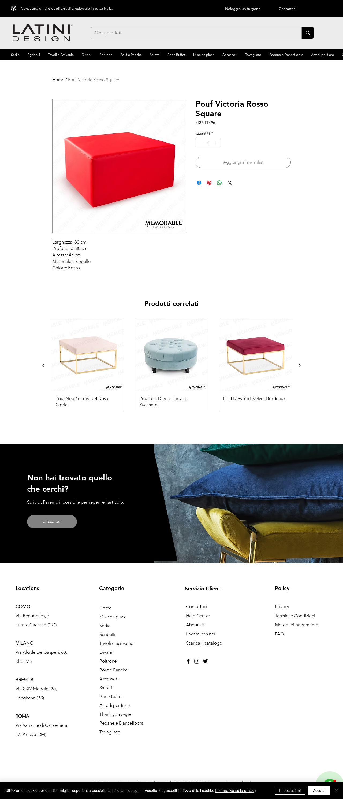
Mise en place (112, 616)
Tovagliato (109, 732)
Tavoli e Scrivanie (116, 643)
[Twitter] (205, 661)
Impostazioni (290, 790)
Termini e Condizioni (295, 615)
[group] (171, 365)
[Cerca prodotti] (307, 33)
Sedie (104, 625)
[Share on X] (229, 183)
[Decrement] (199, 143)
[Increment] (216, 143)
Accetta (319, 790)
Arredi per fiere (114, 705)
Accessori (108, 678)
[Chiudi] (336, 790)
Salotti (105, 687)
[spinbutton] (208, 143)
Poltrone (108, 661)
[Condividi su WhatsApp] (219, 183)
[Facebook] (188, 661)
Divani (105, 652)
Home (58, 79)
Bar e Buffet (111, 696)
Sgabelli (107, 634)
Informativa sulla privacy (235, 790)
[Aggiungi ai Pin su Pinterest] (209, 183)
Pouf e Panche (113, 670)
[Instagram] (196, 661)
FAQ (279, 634)
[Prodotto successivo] (299, 365)
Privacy (282, 606)
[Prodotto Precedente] (43, 365)
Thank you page (115, 714)
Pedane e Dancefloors (121, 723)
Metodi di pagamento (296, 624)
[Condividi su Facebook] (199, 183)
